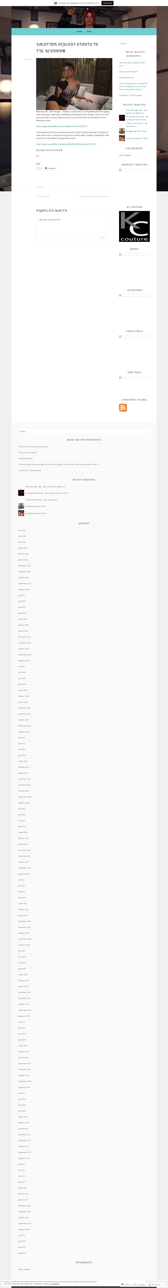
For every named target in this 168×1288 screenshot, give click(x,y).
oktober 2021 (23, 862)
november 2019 (24, 998)
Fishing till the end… (127, 77)
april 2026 (22, 542)
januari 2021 (23, 915)
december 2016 (24, 1205)
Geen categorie (125, 155)
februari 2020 (23, 980)
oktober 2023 (23, 720)
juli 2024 (21, 666)
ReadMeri (130, 131)
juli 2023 (21, 737)
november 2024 (24, 643)
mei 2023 (22, 749)
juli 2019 (21, 1022)
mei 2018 (22, 1105)
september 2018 (24, 1081)
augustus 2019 (24, 1016)
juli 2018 (21, 1093)
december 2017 (24, 1134)
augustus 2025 (24, 589)
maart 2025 (22, 619)
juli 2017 (21, 1164)
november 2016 (24, 1211)
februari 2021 (23, 909)
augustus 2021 (24, 874)
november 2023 (24, 714)
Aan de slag (107, 3)
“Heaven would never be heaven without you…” (94, 196)
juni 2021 (21, 886)
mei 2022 (22, 820)
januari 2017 (23, 1200)
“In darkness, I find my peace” (131, 95)
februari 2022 (23, 838)
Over (89, 31)
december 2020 (24, 921)
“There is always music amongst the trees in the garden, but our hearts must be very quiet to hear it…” (133, 86)
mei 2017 (22, 1176)
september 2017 (24, 1152)
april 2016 (22, 1253)
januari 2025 (23, 631)
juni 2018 (21, 1099)
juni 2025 (21, 601)
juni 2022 (21, 814)
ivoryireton (130, 138)
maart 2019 (22, 1046)
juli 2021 (21, 880)
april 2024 (22, 684)
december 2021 (24, 850)
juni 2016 (21, 1241)
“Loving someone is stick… (136, 119)
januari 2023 (23, 773)
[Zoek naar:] (134, 43)
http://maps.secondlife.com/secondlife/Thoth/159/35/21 (61, 126)
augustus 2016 (24, 1229)
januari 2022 (23, 844)
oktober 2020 (23, 933)
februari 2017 (23, 1194)
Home (79, 31)
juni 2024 (21, 672)
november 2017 (24, 1140)
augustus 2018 (24, 1087)
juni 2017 (21, 1170)
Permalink (39, 187)
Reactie (102, 237)
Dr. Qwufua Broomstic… (135, 116)
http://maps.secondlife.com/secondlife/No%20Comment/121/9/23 (66, 144)
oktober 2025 (23, 577)
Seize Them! (142, 131)
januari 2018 (23, 1128)
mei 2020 (22, 963)
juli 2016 (21, 1235)
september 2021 (24, 868)
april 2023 (22, 755)
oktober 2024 (23, 649)
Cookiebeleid (54, 1284)
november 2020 (24, 927)
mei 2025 (22, 607)
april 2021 (22, 897)
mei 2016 (22, 1247)
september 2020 (24, 939)
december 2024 (24, 637)
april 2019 (22, 1040)
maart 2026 (22, 548)
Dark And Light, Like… (135, 110)
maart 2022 (22, 832)
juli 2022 (21, 808)
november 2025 (24, 571)
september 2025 (24, 583)
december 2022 (24, 779)
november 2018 (24, 1069)
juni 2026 (21, 530)
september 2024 (24, 654)
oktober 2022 (23, 791)
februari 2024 (23, 696)
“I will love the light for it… (56, 486)
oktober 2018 (23, 1075)
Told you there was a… (135, 123)
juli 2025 (21, 595)
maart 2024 (22, 690)
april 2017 (22, 1182)
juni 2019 (21, 1028)
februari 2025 (23, 625)
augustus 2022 (24, 803)
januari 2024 (23, 702)
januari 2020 (23, 986)
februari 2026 (23, 554)
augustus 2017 (24, 1158)
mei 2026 (22, 536)
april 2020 (22, 968)
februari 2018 (23, 1122)
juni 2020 (21, 957)
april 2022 (22, 826)
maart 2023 (22, 761)
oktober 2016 (23, 1217)
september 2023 (24, 726)
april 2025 (22, 613)
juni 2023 (21, 743)
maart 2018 (22, 1117)
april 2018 (22, 1111)
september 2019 (24, 1010)
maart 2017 (22, 1188)
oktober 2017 (23, 1146)
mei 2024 (22, 678)
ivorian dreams (84, 19)
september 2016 (24, 1223)
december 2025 (24, 566)
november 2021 (24, 856)
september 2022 (24, 797)
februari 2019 (23, 1051)
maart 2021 (22, 903)
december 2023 (24, 708)
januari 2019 (23, 1057)
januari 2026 (23, 560)
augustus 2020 (24, 945)
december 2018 (24, 1063)
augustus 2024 (24, 660)
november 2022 (24, 785)
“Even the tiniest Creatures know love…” (34, 446)
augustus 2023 (24, 732)
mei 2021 (22, 891)
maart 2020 (22, 974)
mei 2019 (22, 1034)
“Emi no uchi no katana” (128, 71)
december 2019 (24, 992)
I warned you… (52, 500)
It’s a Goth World (43, 196)
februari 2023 (23, 767)
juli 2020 (21, 951)
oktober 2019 (23, 1004)
